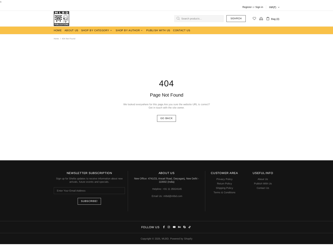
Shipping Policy (224, 188)
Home (56, 39)
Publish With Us (263, 183)
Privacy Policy (224, 179)
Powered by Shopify (181, 238)
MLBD (61, 18)
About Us (263, 179)
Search (236, 18)
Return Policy (224, 183)
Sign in (259, 7)
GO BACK (166, 118)
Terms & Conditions (224, 192)
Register (247, 7)
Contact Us (263, 188)
